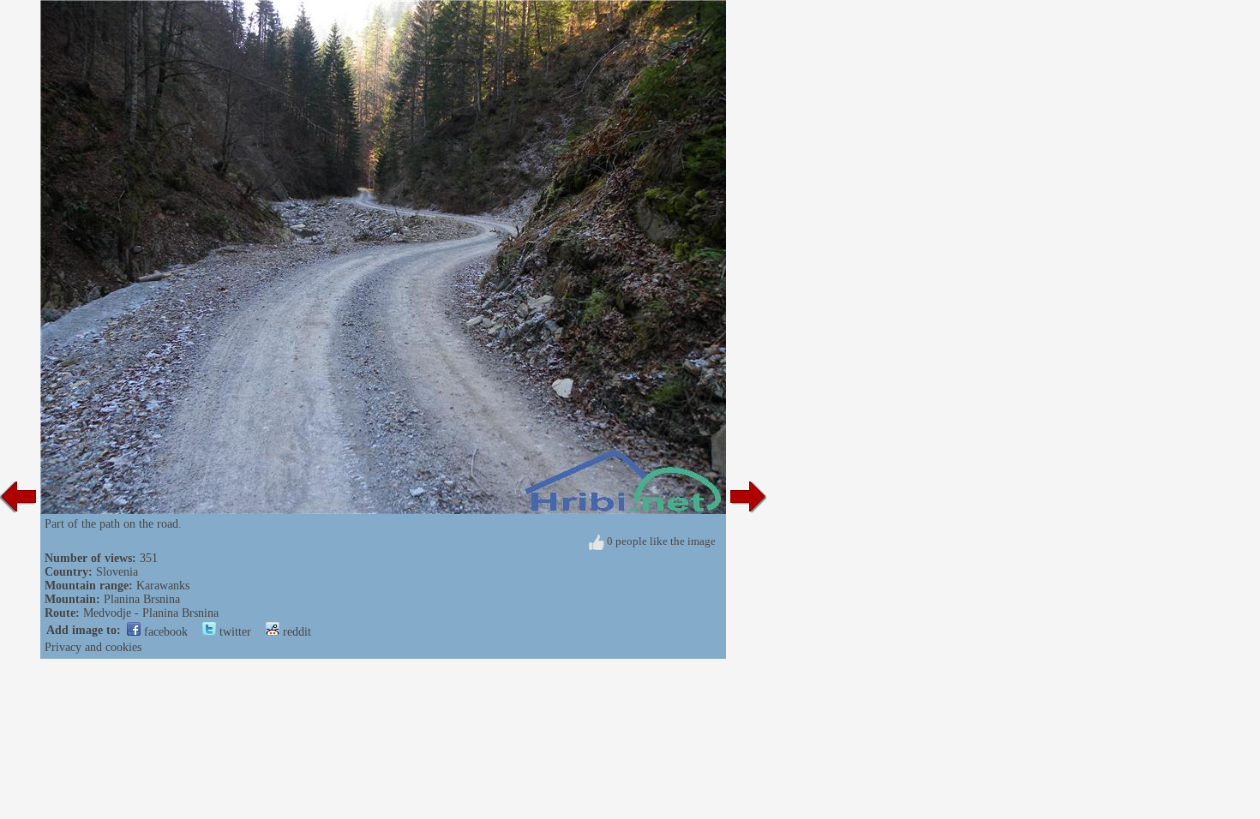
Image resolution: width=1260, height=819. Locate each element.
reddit (295, 631)
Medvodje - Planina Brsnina (151, 613)
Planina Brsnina (142, 599)
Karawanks (162, 585)
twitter (233, 631)
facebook (164, 631)
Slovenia (117, 571)
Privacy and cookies (93, 647)
